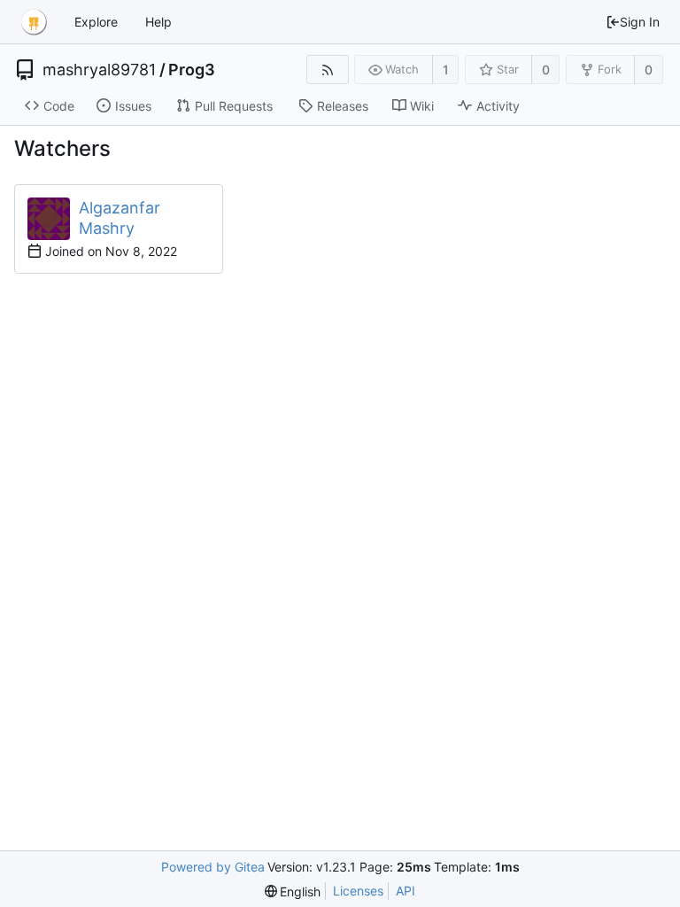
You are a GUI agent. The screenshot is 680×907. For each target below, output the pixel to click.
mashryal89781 (99, 70)
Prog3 (191, 70)
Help (158, 21)
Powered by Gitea (213, 866)
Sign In (640, 21)
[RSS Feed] (327, 69)
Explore (96, 21)
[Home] (33, 22)
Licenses (358, 890)
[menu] (293, 891)
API (405, 890)
